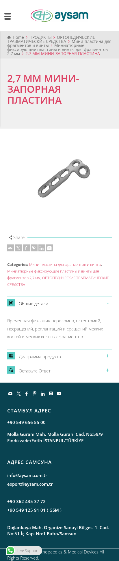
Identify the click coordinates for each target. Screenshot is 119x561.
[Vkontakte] (49, 247)
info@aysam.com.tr (27, 475)
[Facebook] (26, 247)
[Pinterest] (34, 247)
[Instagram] (51, 393)
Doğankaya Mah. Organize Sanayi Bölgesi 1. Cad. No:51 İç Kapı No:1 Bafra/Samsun (58, 530)
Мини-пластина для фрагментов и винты (65, 264)
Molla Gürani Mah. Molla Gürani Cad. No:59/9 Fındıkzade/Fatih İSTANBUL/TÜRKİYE (55, 437)
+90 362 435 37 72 (26, 501)
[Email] (10, 247)
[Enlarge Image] (59, 181)
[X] (18, 247)
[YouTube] (59, 393)
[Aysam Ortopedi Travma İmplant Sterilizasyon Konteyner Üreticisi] (59, 15)
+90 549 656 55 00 (26, 422)
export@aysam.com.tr (30, 484)
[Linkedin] (41, 247)
